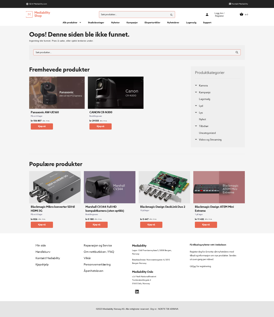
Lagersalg (191, 22)
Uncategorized (207, 133)
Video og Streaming (210, 140)
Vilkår (87, 258)
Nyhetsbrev (173, 22)
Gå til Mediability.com (38, 4)
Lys (201, 113)
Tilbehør (203, 126)
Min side (41, 245)
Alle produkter (70, 22)
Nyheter (115, 22)
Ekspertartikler (152, 22)
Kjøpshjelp (42, 264)
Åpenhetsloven (93, 271)
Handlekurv (43, 252)
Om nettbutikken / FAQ (99, 252)
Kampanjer (132, 22)
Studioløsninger (96, 22)
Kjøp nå (42, 126)
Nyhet (202, 119)
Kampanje (204, 92)
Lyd (201, 106)
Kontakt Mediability (240, 4)
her (194, 266)
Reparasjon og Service (98, 245)
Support (207, 22)
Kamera (203, 86)
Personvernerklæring (97, 264)
